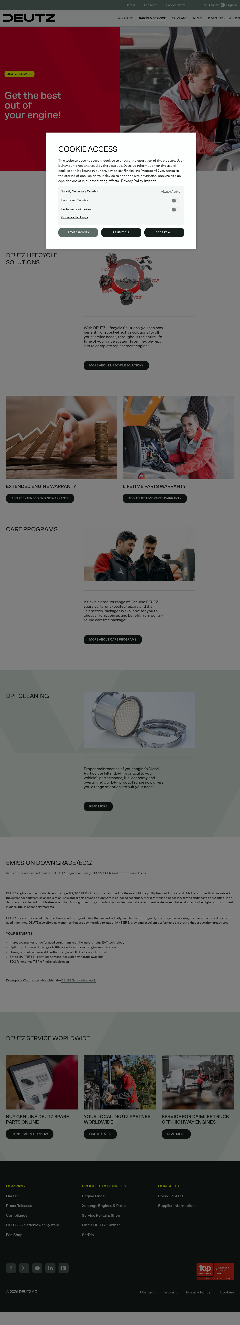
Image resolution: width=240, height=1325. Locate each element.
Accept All (164, 232)
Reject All (121, 232)
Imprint (150, 181)
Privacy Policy (132, 181)
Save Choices (78, 232)
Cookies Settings (74, 217)
